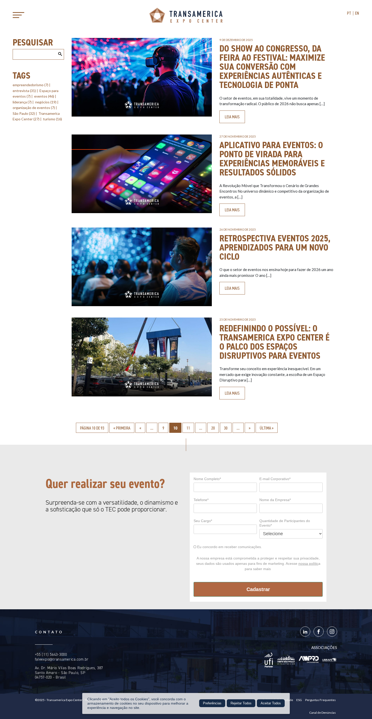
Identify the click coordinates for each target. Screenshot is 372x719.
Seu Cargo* (203, 521)
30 (226, 428)
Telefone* (201, 500)
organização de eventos (34, 107)
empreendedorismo (30, 85)
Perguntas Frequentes (320, 700)
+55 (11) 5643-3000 (51, 654)
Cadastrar (258, 589)
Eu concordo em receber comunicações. (229, 547)
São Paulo (24, 113)
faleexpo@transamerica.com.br (62, 659)
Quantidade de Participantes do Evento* (284, 523)
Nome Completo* (207, 479)
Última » (267, 428)
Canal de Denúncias (322, 712)
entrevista (24, 90)
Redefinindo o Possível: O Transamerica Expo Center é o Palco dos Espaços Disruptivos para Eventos (274, 342)
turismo (52, 119)
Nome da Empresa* (275, 500)
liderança (22, 102)
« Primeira (121, 428)
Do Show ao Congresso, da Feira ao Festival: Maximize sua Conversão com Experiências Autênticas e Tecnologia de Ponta (272, 66)
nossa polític (308, 563)
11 (188, 428)
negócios (45, 102)
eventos (44, 96)
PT (349, 13)
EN (357, 13)
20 (213, 428)
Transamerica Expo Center (186, 15)
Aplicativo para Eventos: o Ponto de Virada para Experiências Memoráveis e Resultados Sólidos (272, 158)
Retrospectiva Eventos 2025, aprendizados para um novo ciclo (274, 247)
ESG (299, 700)
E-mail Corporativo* (275, 479)
